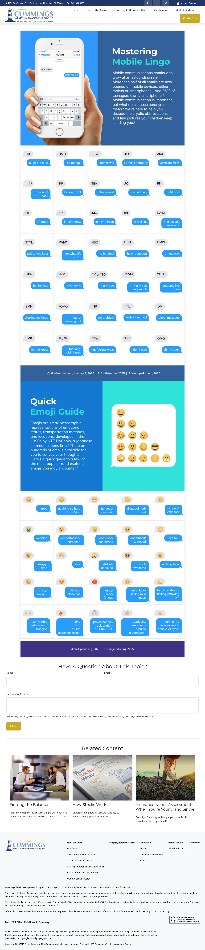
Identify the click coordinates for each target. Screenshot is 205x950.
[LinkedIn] (148, 3)
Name (9, 673)
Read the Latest (176, 848)
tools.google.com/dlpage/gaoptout (34, 938)
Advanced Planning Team (79, 860)
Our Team (72, 848)
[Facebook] (156, 3)
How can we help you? (18, 694)
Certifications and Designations (83, 872)
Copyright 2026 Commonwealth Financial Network (54, 944)
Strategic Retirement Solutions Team (85, 866)
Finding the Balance (29, 804)
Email (107, 673)
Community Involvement (151, 854)
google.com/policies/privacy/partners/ (92, 935)
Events (143, 860)
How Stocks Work (89, 804)
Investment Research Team (81, 854)
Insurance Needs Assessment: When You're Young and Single (165, 807)
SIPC (104, 902)
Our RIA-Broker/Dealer (78, 878)
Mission (143, 848)
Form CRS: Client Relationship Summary (27, 922)
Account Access (188, 3)
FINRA (98, 902)
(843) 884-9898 (77, 3)
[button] (77, 10)
